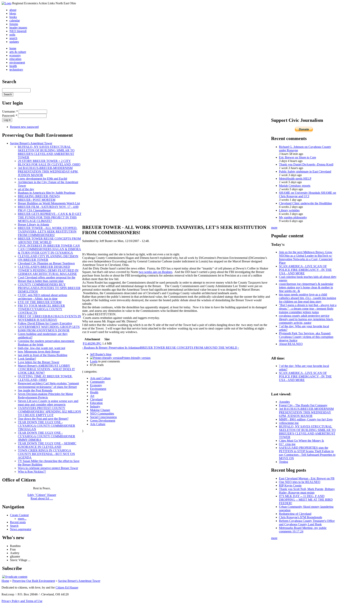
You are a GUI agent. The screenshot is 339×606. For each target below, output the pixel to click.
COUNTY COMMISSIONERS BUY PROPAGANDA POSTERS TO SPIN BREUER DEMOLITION (49, 288)
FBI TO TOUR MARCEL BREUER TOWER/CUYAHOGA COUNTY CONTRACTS (41, 309)
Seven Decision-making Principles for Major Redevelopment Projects (45, 395)
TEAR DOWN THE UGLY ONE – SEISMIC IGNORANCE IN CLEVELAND (47, 445)
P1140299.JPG (92, 343)
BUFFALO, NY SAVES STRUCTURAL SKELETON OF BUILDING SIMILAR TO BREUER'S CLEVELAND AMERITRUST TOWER (46, 152)
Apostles (284, 401)
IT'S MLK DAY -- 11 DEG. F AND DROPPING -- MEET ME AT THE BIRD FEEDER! (306, 499)
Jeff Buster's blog (100, 354)
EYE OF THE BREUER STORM (39, 302)
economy (15, 55)
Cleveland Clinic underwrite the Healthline (305, 203)
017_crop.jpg (287, 444)
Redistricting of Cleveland (295, 513)
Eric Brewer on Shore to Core (297, 157)
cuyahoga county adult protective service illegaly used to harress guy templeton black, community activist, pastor (306, 319)
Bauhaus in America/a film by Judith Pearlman (46, 192)
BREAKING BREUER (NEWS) (39, 196)
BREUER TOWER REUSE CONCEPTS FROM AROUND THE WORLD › (189, 347)
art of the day (26, 189)
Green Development (102, 420)
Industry (95, 406)
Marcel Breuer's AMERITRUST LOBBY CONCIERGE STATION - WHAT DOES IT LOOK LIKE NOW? (46, 369)
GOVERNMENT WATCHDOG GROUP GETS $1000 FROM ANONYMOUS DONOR (49, 328)
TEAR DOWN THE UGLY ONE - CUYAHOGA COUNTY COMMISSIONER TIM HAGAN (46, 425)
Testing (283, 461)
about (12, 10)
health (13, 66)
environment (17, 62)
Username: (10, 111)
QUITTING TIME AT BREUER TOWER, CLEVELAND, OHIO (45, 378)
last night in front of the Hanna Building (42, 355)
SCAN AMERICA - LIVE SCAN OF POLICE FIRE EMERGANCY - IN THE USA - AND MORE (305, 270)
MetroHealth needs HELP (295, 178)
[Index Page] (6, 3)
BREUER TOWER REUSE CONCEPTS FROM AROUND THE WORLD (49, 240)
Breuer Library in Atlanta (33, 224)
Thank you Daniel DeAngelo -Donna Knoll (306, 164)
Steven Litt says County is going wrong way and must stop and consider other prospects (48, 402)
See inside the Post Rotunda (35, 390)
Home (5, 580)
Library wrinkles (289, 210)
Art (92, 396)
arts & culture (17, 52)
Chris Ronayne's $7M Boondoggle (300, 517)
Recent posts (18, 522)
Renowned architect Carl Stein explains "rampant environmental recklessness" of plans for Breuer (48, 385)
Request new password (24, 126)
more (274, 227)
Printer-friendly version (136, 357)
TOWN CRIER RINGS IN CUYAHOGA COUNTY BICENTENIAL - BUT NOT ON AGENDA (46, 454)
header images (18, 27)
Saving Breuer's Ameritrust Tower (31, 143)
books (13, 17)
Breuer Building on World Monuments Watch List (49, 203)
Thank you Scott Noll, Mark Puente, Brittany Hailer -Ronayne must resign (307, 490)
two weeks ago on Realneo (155, 272)
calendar (14, 20)
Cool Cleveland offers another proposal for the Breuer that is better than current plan (46, 279)
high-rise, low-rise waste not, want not (41, 348)
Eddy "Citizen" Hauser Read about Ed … (41, 496)
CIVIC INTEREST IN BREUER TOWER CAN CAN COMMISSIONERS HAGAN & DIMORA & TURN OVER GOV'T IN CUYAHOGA (49, 249)
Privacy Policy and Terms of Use (22, 601)
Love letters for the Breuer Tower (38, 362)
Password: (9, 115)
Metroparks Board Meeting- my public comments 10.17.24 (303, 529)
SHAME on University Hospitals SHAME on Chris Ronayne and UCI (307, 194)
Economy (96, 385)
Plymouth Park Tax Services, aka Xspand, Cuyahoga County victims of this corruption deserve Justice (306, 337)
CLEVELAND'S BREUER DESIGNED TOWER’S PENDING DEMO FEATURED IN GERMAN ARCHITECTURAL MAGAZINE (48, 270)
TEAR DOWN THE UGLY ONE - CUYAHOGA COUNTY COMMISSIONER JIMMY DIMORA (46, 436)
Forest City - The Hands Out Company (303, 405)
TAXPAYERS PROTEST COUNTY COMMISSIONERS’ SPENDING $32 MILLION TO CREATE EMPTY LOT (49, 411)
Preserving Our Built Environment (33, 580)
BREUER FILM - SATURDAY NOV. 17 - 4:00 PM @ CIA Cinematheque (48, 208)
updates (14, 41)
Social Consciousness (103, 417)
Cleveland (96, 399)
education (15, 59)
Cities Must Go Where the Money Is (301, 440)
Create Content (19, 515)
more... (22, 518)
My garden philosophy (293, 217)
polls (12, 34)
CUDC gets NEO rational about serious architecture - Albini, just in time (42, 296)
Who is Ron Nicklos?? (32, 471)
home (12, 48)
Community (97, 381)
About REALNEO (291, 344)
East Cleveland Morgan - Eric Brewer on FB (306, 478)
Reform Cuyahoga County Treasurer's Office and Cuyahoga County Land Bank (307, 522)
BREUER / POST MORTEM (36, 199)
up (138, 347)
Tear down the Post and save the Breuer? (43, 418)
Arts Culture (97, 424)
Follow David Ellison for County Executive (45, 323)
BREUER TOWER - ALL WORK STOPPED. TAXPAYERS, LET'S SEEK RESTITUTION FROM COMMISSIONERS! (47, 231)
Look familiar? (27, 358)
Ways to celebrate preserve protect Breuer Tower (48, 468)
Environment (98, 388)
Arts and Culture (100, 378)
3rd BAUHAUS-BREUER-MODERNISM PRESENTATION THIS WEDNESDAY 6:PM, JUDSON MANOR (48, 171)
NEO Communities (102, 413)
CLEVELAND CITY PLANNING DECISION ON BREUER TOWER (48, 258)
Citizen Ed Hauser (67, 587)
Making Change (100, 410)
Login (94, 361)
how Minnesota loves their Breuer (39, 351)
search (13, 38)
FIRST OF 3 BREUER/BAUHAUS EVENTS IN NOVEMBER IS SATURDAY (49, 318)
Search (14, 525)
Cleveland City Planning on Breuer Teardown (46, 263)
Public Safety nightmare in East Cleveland (305, 171)
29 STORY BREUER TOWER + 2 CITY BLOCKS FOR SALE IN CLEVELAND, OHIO (49, 162)
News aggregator (20, 529)
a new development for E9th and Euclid (42, 178)
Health (94, 392)
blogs (12, 13)
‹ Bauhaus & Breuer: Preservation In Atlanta (109, 347)
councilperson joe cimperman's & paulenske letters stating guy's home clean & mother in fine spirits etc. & (306, 287)
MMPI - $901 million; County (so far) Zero (306, 419)
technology (16, 69)
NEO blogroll (17, 31)
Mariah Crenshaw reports (294, 185)
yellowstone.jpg (289, 423)
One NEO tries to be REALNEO (299, 482)
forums (13, 24)
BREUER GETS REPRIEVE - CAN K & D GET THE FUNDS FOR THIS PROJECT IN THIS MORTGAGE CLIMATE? (49, 217)
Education (96, 403)
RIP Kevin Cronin (290, 485)
